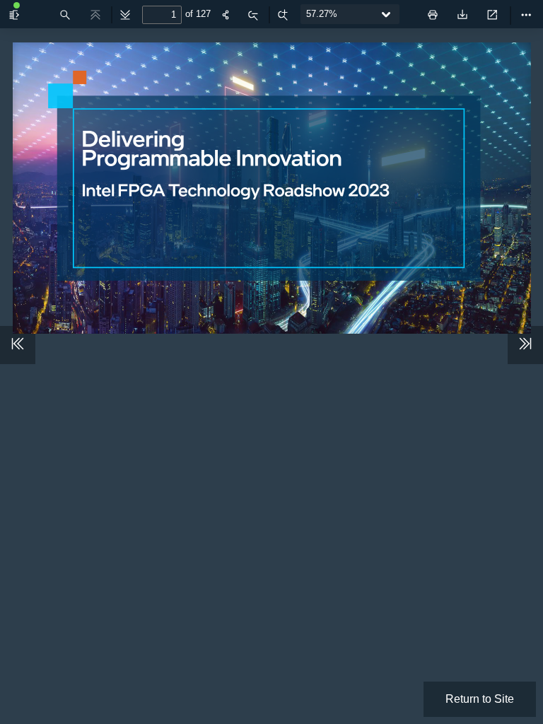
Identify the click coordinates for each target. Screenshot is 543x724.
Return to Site (479, 699)
